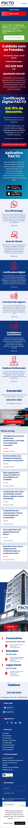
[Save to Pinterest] (26, 415)
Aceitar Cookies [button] (20, 823)
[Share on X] (26, 412)
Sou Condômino (7, 735)
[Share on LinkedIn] (26, 418)
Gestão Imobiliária (7, 749)
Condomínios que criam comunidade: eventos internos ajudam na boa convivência (13, 495)
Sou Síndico (5, 733)
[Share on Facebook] (26, 409)
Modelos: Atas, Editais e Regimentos (12, 760)
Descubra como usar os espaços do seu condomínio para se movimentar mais (13, 549)
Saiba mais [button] (17, 818)
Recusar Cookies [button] (8, 823)
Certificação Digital (8, 747)
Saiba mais (14, 225)
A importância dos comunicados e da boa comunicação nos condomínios (13, 514)
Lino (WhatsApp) (7, 742)
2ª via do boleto (6, 738)
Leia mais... (5, 448)
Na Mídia (4, 765)
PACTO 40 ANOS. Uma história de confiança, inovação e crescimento (13, 458)
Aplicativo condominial (9, 740)
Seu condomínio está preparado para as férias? (12, 532)
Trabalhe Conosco (7, 770)
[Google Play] (8, 712)
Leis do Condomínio (8, 758)
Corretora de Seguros (8, 745)
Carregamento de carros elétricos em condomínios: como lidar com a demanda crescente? (13, 440)
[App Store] (8, 707)
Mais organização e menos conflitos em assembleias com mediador (11, 476)
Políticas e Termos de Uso (9, 763)
